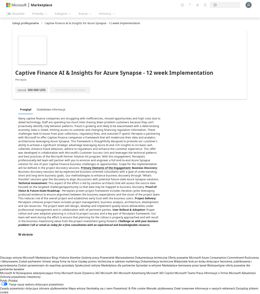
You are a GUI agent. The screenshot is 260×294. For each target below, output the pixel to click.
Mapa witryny (77, 288)
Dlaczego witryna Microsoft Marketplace (25, 257)
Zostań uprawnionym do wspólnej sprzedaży (46, 265)
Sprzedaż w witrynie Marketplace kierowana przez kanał (171, 265)
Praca (199, 273)
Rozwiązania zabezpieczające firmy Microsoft (44, 273)
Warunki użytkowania (159, 288)
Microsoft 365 (109, 273)
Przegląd (25, 109)
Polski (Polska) (9, 280)
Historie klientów (70, 257)
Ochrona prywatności (13, 277)
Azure (77, 273)
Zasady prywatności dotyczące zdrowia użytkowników (34, 288)
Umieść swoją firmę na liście (59, 261)
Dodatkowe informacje (51, 109)
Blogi (55, 257)
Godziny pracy (90, 257)
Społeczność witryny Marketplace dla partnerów (105, 265)
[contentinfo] (42, 23)
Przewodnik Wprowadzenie (117, 257)
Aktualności (249, 273)
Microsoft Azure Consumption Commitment (217, 257)
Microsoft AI (7, 273)
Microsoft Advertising (132, 273)
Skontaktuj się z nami (99, 288)
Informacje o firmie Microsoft (222, 273)
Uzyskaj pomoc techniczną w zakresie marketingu (109, 261)
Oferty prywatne (178, 257)
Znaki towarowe (184, 288)
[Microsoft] (16, 5)
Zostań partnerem (30, 261)
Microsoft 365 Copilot (160, 273)
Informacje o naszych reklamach (215, 288)
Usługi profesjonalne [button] (25, 23)
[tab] (26, 109)
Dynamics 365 (91, 273)
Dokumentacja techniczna (151, 257)
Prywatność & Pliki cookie (129, 288)
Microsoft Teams (185, 273)
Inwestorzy (34, 277)
